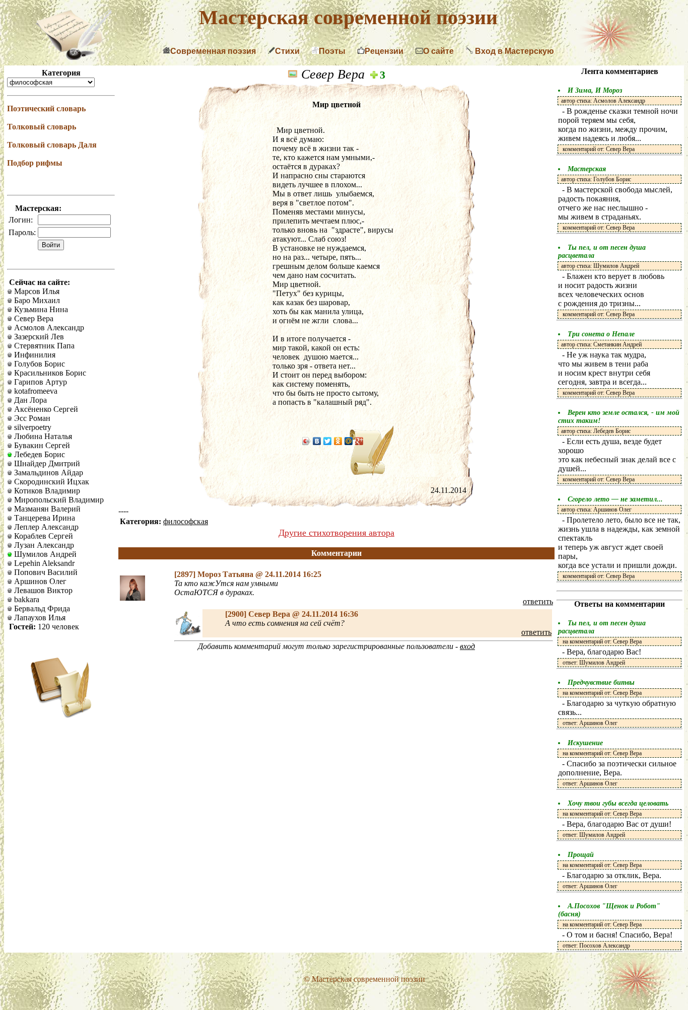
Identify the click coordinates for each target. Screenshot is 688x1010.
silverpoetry (31, 427)
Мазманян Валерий (46, 508)
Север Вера (32, 318)
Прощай (581, 854)
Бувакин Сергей (41, 445)
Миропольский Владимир (58, 499)
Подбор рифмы (34, 163)
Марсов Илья (35, 291)
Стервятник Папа (43, 345)
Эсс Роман (31, 418)
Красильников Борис (49, 373)
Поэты (332, 51)
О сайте (438, 51)
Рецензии (384, 51)
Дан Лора (29, 400)
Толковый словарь (41, 126)
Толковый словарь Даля (52, 144)
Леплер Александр (45, 527)
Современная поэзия (213, 51)
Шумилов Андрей (44, 554)
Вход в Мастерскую (513, 51)
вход (467, 646)
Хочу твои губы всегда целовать (618, 803)
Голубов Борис (38, 363)
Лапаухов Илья (38, 617)
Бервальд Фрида (41, 608)
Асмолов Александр (48, 327)
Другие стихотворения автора (336, 533)
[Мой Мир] (348, 441)
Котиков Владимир (46, 490)
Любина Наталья (42, 436)
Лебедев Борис (38, 454)
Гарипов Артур (39, 382)
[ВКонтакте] (317, 441)
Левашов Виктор (42, 590)
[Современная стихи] (73, 57)
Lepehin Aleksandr (43, 563)
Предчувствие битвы (601, 682)
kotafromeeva (34, 391)
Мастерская (587, 169)
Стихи (287, 51)
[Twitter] (327, 441)
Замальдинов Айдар (47, 472)
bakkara (25, 599)
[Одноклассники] (338, 441)
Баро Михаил (36, 300)
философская (185, 521)
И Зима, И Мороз (595, 90)
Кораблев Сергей (42, 536)
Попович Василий (45, 572)
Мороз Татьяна (226, 574)
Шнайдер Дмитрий (46, 463)
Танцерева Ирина (43, 518)
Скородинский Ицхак (50, 481)
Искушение (585, 743)
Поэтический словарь (46, 108)
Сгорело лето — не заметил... (615, 499)
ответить (538, 601)
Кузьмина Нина (40, 309)
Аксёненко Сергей (45, 409)
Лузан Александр (43, 545)
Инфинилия (33, 354)
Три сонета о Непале (601, 334)
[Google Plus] (359, 441)
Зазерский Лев (38, 336)
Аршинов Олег (39, 581)
